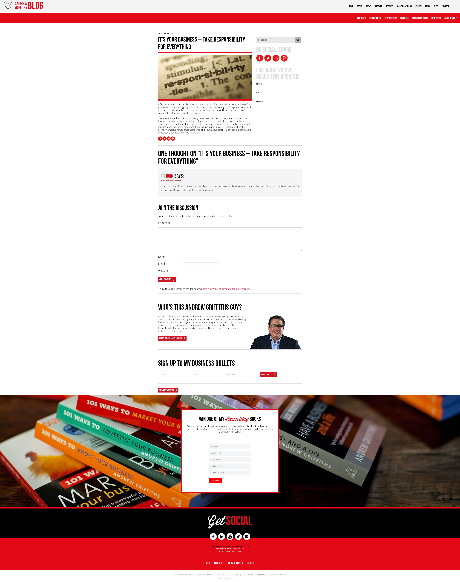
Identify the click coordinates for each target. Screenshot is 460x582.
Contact (445, 6)
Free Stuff (219, 563)
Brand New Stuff (451, 18)
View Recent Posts (166, 390)
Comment (164, 223)
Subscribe (265, 374)
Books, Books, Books (420, 18)
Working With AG (404, 6)
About (359, 6)
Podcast (389, 6)
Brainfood (404, 18)
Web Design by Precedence (230, 578)
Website (163, 271)
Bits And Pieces (375, 18)
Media (427, 6)
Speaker (378, 6)
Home (351, 6)
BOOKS (368, 6)
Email (162, 264)
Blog (436, 6)
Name (162, 257)
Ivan (170, 176)
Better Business (391, 18)
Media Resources (235, 563)
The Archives (436, 18)
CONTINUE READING (190, 132)
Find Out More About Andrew (170, 338)
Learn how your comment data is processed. (225, 288)
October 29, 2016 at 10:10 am (171, 180)
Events (418, 6)
